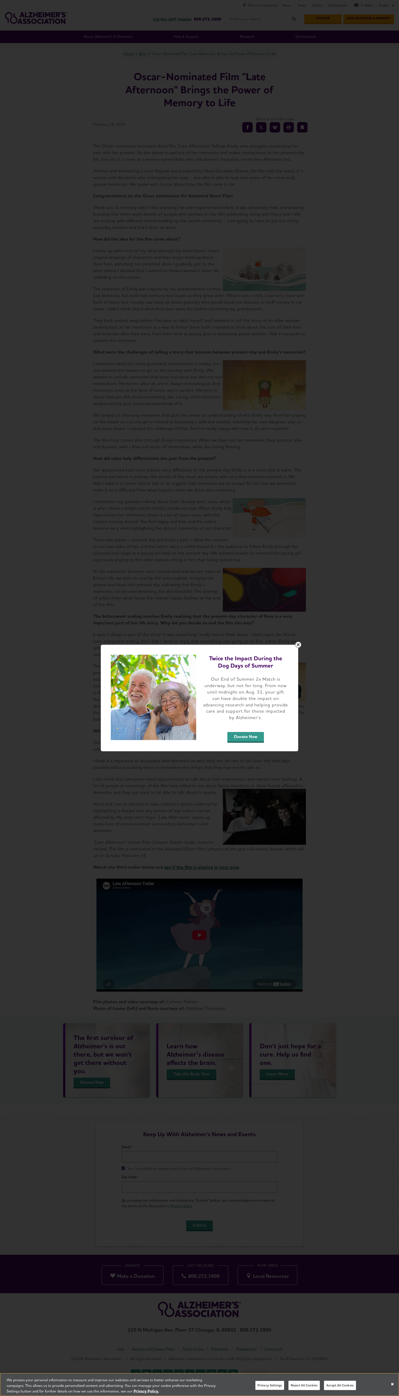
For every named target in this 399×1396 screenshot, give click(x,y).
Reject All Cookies (304, 1385)
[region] (199, 1384)
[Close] (392, 1384)
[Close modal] (298, 645)
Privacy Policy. (146, 1391)
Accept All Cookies (340, 1385)
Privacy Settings (269, 1385)
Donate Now (245, 736)
